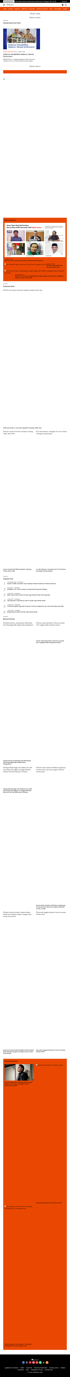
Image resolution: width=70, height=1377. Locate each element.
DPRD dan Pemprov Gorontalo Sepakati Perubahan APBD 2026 (22, 428)
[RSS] (47, 1362)
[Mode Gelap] (63, 4)
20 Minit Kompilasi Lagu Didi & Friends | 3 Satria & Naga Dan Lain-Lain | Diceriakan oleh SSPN (35, 606)
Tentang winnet (54, 1368)
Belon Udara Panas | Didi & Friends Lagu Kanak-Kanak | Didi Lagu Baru (28, 595)
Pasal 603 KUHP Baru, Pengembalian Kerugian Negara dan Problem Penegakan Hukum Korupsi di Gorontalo (39, 277)
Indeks (22, 1368)
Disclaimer (21, 1370)
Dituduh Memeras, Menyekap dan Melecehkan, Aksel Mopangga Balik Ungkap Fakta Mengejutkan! (17, 762)
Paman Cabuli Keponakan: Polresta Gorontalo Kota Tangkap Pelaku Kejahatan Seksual (50, 641)
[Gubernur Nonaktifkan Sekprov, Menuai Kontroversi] (21, 39)
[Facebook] (23, 1362)
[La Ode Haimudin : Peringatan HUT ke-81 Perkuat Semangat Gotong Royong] (51, 499)
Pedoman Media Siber (40, 1368)
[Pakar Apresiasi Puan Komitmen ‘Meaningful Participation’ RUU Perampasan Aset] (19, 1274)
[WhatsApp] (40, 1362)
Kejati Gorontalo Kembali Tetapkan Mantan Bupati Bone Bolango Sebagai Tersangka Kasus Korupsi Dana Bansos (18, 1051)
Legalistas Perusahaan (11, 1368)
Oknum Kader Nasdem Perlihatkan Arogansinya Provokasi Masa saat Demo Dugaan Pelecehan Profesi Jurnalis (50, 907)
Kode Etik (29, 1368)
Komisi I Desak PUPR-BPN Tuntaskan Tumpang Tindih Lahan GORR (17, 570)
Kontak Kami (49, 1370)
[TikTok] (43, 1362)
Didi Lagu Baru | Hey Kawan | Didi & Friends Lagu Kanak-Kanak (26, 600)
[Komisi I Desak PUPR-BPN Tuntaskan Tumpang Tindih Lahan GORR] (18, 499)
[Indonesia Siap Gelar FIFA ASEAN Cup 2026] (50, 1132)
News (15, 52)
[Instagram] (33, 1362)
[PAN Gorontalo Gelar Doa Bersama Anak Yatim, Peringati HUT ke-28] (26, 264)
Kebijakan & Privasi (37, 1370)
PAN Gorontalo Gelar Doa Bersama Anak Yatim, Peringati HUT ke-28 (54, 266)
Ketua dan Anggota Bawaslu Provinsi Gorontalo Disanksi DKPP (50, 1051)
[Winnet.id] (9, 5)
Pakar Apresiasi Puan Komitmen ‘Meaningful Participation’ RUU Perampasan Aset (18, 1345)
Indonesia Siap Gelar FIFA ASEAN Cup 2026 (49, 1203)
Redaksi (63, 1368)
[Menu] (4, 4)
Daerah (5, 52)
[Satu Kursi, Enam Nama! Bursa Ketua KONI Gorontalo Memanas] (35, 240)
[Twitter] (26, 1362)
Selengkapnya (35, 72)
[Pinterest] (30, 1362)
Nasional (10, 52)
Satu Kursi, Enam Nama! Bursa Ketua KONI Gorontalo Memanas (24, 260)
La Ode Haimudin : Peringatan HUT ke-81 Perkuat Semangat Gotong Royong (51, 570)
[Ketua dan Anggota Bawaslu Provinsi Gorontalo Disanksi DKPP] (51, 979)
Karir (27, 1370)
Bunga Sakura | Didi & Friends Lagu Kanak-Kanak (22, 612)
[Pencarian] (66, 4)
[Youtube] (36, 1362)
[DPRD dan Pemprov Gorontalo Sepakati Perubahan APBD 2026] (35, 357)
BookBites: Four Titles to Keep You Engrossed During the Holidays (27, 589)
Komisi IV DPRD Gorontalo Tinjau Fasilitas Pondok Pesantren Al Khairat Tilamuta (31, 583)
